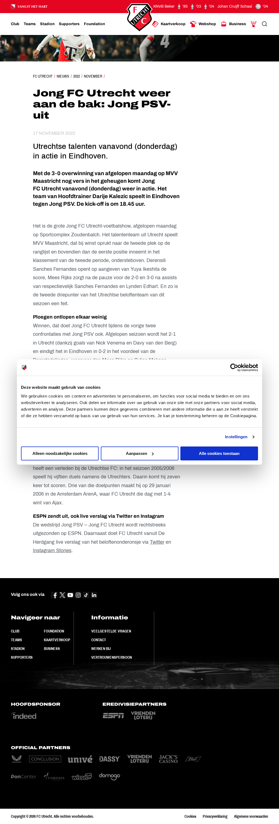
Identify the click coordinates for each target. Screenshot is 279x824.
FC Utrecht (43, 76)
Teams (16, 639)
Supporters (22, 657)
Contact (98, 639)
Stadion (18, 648)
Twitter (157, 542)
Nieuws (63, 76)
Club (15, 631)
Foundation (54, 631)
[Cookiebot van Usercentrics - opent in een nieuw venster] (234, 367)
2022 (76, 76)
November (93, 76)
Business (52, 648)
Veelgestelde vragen (111, 631)
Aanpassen (136, 453)
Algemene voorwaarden (251, 816)
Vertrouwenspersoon (111, 657)
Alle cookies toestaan (219, 453)
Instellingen (236, 436)
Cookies (190, 816)
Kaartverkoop (57, 639)
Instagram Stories (52, 550)
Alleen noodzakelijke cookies (59, 453)
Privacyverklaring (215, 816)
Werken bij (101, 648)
